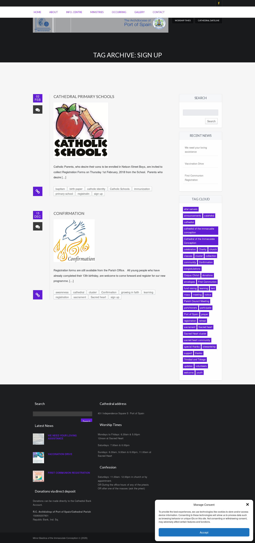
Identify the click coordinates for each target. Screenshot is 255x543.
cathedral (78, 292)
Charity (202, 249)
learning (148, 292)
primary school (64, 193)
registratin (83, 193)
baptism (60, 189)
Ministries (97, 12)
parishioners (190, 307)
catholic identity (96, 189)
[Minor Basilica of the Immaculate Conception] (100, 22)
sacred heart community (197, 340)
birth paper (76, 189)
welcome (189, 372)
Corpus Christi (191, 275)
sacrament (80, 297)
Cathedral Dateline (208, 20)
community (190, 262)
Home (37, 12)
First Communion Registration (69, 472)
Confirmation (69, 213)
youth (200, 372)
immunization (142, 189)
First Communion (207, 281)
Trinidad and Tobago (195, 359)
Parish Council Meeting (196, 301)
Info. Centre (74, 12)
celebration (190, 249)
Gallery (139, 12)
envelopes (189, 281)
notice (208, 294)
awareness (62, 292)
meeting (197, 294)
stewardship (209, 346)
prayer (204, 314)
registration (62, 297)
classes (188, 256)
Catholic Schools (120, 189)
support (188, 353)
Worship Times (183, 20)
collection (211, 256)
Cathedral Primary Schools (84, 96)
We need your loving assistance (62, 437)
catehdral (209, 215)
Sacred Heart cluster (195, 333)
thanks (198, 353)
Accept (204, 532)
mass (187, 294)
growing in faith (130, 292)
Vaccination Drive (194, 163)
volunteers (201, 366)
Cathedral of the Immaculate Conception (199, 240)
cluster (93, 292)
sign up (98, 193)
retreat (202, 320)
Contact (159, 12)
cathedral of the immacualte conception (199, 230)
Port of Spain (191, 314)
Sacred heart (98, 297)
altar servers (191, 209)
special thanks (192, 346)
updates (188, 366)
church (213, 249)
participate (205, 307)
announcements (192, 215)
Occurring (119, 12)
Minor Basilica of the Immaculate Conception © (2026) (60, 537)
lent (213, 288)
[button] (247, 504)
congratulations (192, 268)
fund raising (190, 288)
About (53, 12)
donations (207, 275)
